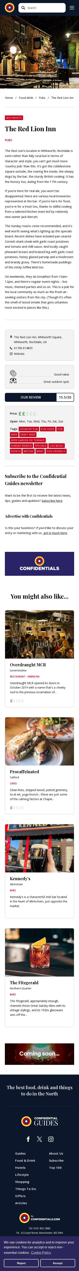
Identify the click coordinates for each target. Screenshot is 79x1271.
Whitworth (14, 117)
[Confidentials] (39, 1218)
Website (19, 354)
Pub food (47, 429)
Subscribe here (52, 501)
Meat (40, 451)
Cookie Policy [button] (41, 1252)
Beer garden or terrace (28, 440)
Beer (14, 434)
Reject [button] (21, 1263)
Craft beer (27, 434)
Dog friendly (56, 451)
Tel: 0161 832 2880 (39, 1228)
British (28, 451)
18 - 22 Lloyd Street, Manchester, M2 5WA (39, 1233)
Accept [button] (58, 1263)
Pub (60, 429)
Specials (40, 445)
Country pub (29, 429)
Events (15, 451)
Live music (57, 445)
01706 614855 (23, 348)
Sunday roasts (21, 445)
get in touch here (55, 533)
